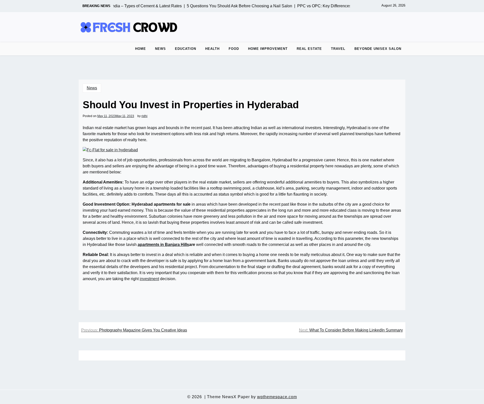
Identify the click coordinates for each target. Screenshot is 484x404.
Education (185, 49)
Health (212, 49)
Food (234, 49)
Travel (338, 49)
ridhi (144, 116)
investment (149, 279)
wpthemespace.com (277, 397)
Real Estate (309, 49)
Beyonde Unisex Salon (377, 49)
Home (140, 49)
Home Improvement (268, 49)
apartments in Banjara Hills (163, 244)
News (160, 49)
